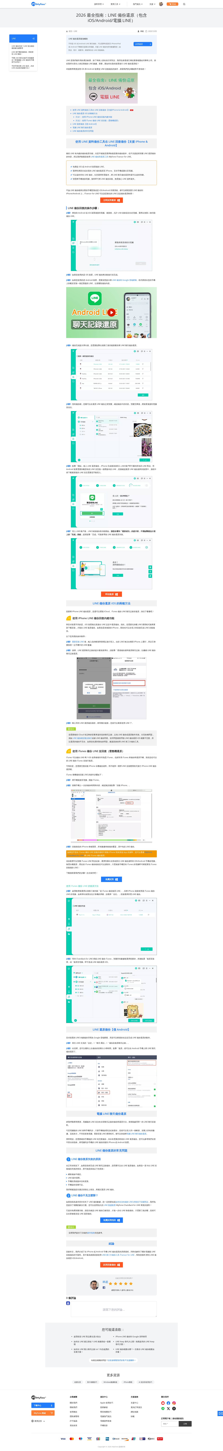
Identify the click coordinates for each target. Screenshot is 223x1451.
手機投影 (104, 1425)
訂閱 (185, 1424)
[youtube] (163, 1403)
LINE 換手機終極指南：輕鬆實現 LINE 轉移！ (22, 53)
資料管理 (98, 4)
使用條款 (73, 1412)
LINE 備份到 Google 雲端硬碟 (124, 280)
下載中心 (37, 1405)
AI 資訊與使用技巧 (145, 1382)
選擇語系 (38, 1421)
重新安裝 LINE (78, 641)
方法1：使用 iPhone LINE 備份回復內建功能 (93, 117)
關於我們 (73, 1402)
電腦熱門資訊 (105, 1416)
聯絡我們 (73, 1407)
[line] (163, 1408)
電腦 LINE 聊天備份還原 (82, 127)
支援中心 (134, 1402)
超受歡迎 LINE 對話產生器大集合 (87, 1336)
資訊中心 (104, 1397)
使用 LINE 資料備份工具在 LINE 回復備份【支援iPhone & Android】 (101, 110)
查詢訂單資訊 (136, 1407)
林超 (142, 31)
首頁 (70, 31)
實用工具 (114, 4)
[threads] (174, 1408)
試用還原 (139, 44)
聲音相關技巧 (105, 1412)
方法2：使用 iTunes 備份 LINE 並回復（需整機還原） (97, 120)
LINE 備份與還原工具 (99, 156)
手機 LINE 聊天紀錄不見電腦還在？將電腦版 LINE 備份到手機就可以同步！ (23, 60)
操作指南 (91, 1233)
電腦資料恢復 (105, 1421)
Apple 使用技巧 (106, 1402)
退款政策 (73, 1425)
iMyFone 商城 (40, 1413)
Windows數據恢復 (110, 1382)
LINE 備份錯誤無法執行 (82, 738)
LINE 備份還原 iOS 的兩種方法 (85, 113)
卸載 (132, 1416)
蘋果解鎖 (104, 1407)
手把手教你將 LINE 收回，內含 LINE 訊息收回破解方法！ (23, 67)
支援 (151, 4)
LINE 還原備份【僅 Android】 (85, 124)
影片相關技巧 (92, 1382)
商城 (174, 4)
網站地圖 (134, 1412)
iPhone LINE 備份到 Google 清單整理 (131, 1336)
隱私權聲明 (74, 1416)
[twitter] (169, 1408)
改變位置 (77, 1382)
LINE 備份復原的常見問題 (83, 131)
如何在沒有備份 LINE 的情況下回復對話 (132, 1202)
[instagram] (174, 1403)
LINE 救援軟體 (110, 1205)
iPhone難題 (128, 1382)
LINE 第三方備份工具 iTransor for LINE (118, 1255)
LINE (75, 31)
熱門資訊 (136, 4)
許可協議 (73, 1421)
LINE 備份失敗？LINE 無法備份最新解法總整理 (23, 47)
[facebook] (169, 1403)
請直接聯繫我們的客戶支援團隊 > (121, 1360)
